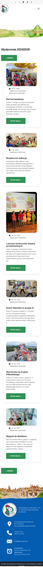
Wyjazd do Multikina (16, 436)
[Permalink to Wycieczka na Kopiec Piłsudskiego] (21, 351)
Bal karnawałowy (15, 99)
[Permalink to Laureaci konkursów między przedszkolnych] (21, 212)
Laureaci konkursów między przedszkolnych (20, 244)
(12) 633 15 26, (18, 532)
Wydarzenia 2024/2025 (18, 91)
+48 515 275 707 (19, 534)
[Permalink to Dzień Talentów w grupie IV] (21, 288)
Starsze (9, 58)
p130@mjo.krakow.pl (21, 541)
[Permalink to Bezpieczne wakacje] (21, 140)
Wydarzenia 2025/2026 (17, 93)
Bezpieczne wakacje (16, 158)
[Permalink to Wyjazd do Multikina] (21, 416)
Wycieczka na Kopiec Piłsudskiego (17, 373)
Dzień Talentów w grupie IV (20, 308)
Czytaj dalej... (16, 121)
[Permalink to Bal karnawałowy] (21, 74)
